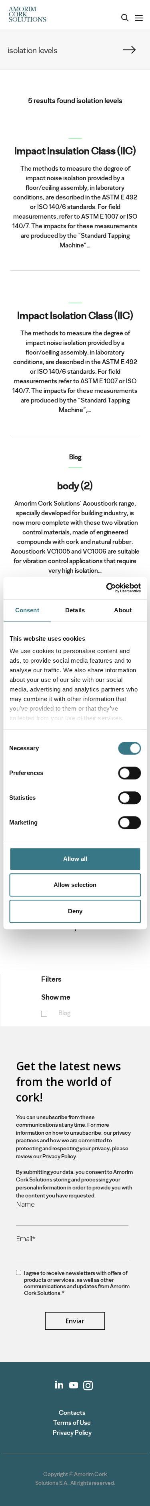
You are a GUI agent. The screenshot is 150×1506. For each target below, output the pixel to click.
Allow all (75, 858)
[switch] (129, 773)
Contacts (72, 1412)
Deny (75, 911)
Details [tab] (75, 610)
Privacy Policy (72, 1432)
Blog (64, 1013)
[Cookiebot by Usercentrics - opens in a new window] (107, 588)
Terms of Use (72, 1422)
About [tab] (123, 610)
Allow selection (75, 884)
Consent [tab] (27, 610)
